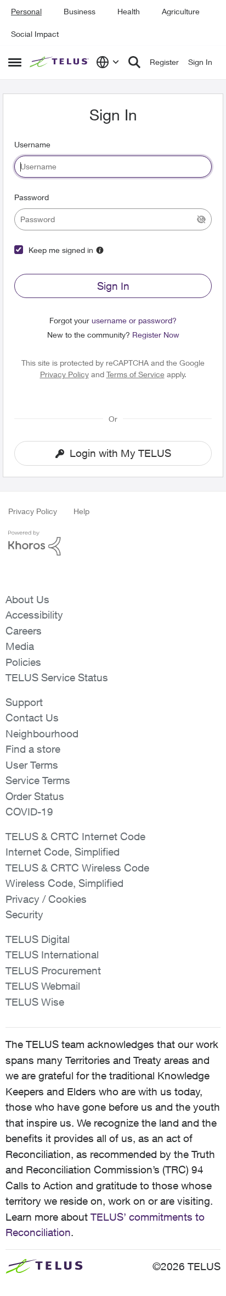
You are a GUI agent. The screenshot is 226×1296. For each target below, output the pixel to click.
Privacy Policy (64, 374)
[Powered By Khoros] (113, 543)
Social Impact (35, 33)
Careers (23, 631)
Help (81, 511)
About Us (27, 599)
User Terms (31, 765)
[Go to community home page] (60, 62)
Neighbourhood (41, 733)
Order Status (34, 796)
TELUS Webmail (42, 986)
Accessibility (34, 615)
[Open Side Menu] (15, 62)
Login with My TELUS (120, 453)
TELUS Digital (37, 939)
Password (31, 197)
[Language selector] (108, 62)
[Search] (134, 62)
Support (24, 702)
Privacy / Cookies (46, 899)
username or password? (134, 320)
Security (24, 914)
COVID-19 (29, 812)
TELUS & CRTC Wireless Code (77, 868)
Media (19, 646)
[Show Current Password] (201, 219)
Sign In (113, 286)
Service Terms (37, 780)
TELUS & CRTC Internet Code (75, 836)
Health (128, 11)
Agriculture (181, 11)
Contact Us (32, 718)
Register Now (155, 334)
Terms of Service (135, 374)
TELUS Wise (34, 1002)
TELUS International (52, 954)
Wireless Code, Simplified (64, 883)
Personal (26, 11)
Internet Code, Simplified (62, 852)
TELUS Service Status (56, 677)
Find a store (32, 749)
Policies (23, 662)
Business (79, 11)
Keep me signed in (61, 250)
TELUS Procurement (53, 970)
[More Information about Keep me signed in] (100, 250)
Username (32, 144)
